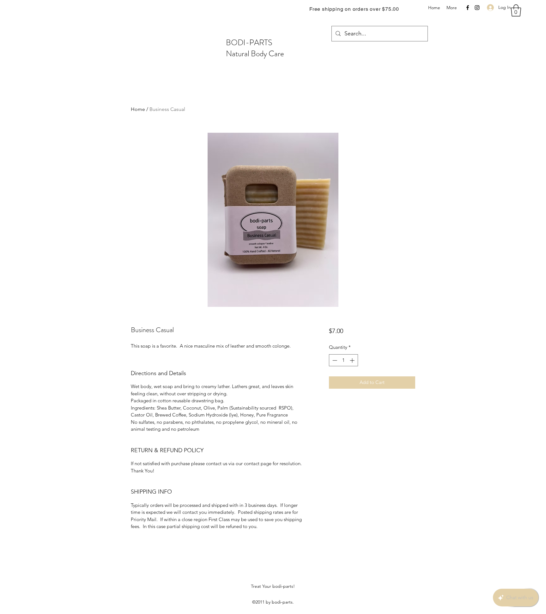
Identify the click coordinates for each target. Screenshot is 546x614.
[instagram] (477, 7)
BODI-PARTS (249, 42)
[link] (516, 10)
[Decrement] (334, 360)
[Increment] (353, 360)
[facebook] (467, 7)
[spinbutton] (343, 360)
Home (138, 109)
